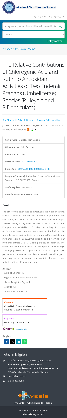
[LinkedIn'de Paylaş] (18, 341)
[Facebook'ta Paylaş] (6, 341)
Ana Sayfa (7, 49)
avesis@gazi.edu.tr (17, 376)
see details (21, 329)
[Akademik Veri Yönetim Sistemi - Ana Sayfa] (9, 7)
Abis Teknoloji (30, 414)
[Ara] (60, 26)
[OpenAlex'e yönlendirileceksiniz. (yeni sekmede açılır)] (35, 129)
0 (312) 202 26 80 (16, 381)
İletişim (49, 403)
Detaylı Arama (54, 40)
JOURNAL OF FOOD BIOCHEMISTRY (33, 168)
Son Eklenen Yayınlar (25, 49)
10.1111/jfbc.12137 (31, 161)
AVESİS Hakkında (35, 403)
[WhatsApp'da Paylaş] (24, 341)
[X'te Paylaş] (12, 341)
